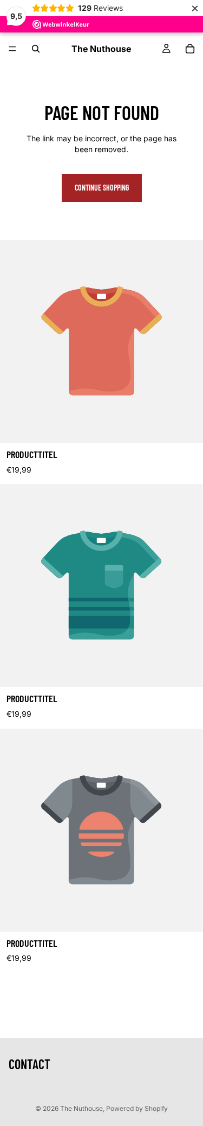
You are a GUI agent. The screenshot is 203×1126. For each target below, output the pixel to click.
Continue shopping (102, 187)
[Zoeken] (36, 49)
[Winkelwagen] (190, 49)
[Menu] (12, 48)
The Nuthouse (81, 1108)
